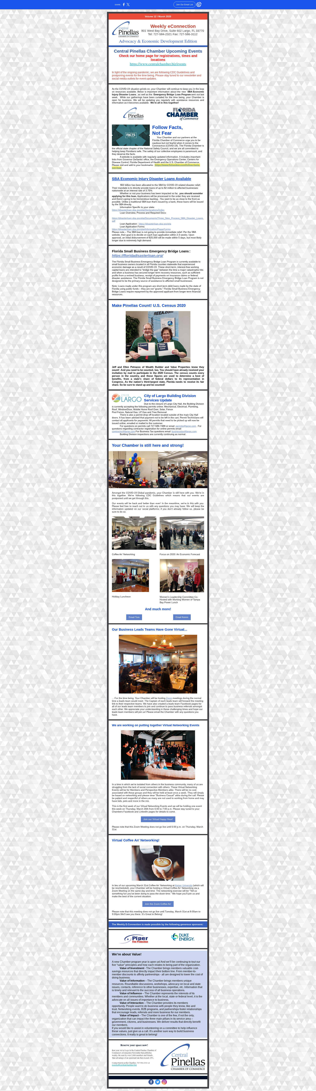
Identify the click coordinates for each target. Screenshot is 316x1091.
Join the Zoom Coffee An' (158, 904)
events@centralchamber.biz (124, 1065)
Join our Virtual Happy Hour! (158, 819)
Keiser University (184, 885)
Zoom (169, 698)
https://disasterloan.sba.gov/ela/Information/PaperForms (141, 229)
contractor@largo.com (123, 431)
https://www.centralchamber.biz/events (158, 63)
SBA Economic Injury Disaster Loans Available (151, 179)
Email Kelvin (182, 617)
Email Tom (134, 617)
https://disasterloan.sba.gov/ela (155, 223)
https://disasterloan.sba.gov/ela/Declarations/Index (138, 210)
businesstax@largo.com (184, 431)
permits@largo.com (186, 426)
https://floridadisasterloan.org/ (137, 256)
